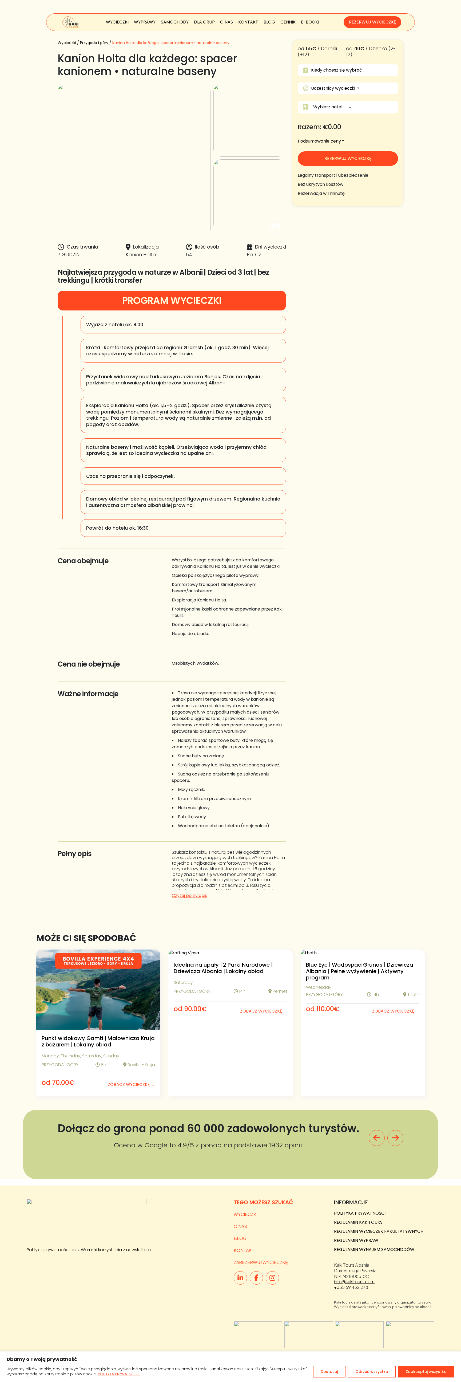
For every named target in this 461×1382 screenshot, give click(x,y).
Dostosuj (329, 1371)
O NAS (226, 22)
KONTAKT (244, 1250)
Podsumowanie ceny (319, 141)
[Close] (455, 1356)
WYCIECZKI (117, 22)
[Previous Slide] (377, 1138)
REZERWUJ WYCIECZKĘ (372, 22)
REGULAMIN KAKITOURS (358, 1222)
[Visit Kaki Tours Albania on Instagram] (272, 1278)
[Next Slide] (395, 1138)
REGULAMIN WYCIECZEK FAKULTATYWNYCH (378, 1231)
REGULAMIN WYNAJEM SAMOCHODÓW (374, 1249)
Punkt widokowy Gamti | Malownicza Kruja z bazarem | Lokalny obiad (98, 1041)
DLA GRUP (204, 22)
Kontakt (248, 22)
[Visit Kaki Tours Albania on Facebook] (256, 1278)
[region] (230, 1366)
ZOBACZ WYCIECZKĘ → (131, 1084)
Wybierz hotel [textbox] (327, 107)
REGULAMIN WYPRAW (356, 1240)
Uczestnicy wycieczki (333, 88)
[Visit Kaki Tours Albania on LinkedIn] (240, 1278)
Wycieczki (67, 42)
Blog (269, 22)
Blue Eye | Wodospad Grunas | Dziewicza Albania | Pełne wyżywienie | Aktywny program (359, 971)
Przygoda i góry (94, 42)
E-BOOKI (310, 22)
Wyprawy (145, 22)
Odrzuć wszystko (371, 1371)
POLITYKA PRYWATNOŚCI (119, 1374)
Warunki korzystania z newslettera (116, 1250)
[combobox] (353, 107)
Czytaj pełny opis (189, 895)
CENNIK (288, 22)
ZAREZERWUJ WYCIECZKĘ (261, 1262)
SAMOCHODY (175, 22)
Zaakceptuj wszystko (426, 1371)
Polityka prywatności (48, 1250)
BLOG (240, 1238)
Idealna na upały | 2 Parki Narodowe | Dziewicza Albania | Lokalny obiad (223, 968)
